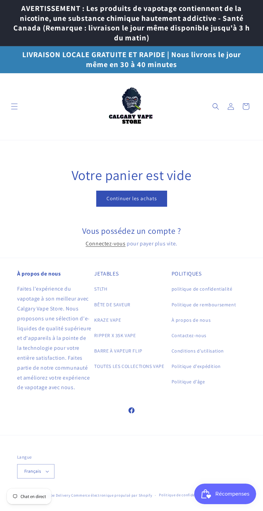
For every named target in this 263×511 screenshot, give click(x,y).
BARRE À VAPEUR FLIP (118, 351)
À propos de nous (191, 320)
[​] (132, 107)
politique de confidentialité (202, 289)
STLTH (100, 289)
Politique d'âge (188, 382)
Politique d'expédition (196, 366)
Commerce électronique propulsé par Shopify (111, 495)
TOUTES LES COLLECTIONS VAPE (129, 366)
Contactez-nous (189, 335)
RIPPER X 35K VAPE (115, 335)
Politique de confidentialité (184, 495)
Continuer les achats (132, 198)
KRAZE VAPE (107, 320)
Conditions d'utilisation (198, 351)
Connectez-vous (105, 243)
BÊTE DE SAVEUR (112, 305)
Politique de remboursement (204, 305)
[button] (14, 106)
